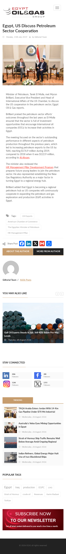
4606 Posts (25, 280)
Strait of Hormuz (11, 494)
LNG (50, 488)
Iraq (17, 487)
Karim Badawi (53, 494)
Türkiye (7, 501)
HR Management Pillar (18, 233)
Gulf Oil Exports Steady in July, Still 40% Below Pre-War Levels (31, 334)
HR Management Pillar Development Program (29, 167)
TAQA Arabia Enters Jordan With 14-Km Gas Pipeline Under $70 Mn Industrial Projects (38, 412)
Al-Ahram (24, 158)
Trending (17, 400)
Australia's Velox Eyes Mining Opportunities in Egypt (40, 425)
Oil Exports (27, 216)
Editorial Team (41, 37)
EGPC (42, 487)
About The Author (17, 251)
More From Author (48, 251)
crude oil (26, 494)
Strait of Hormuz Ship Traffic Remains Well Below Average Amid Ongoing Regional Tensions (39, 441)
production (29, 487)
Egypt (8, 487)
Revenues (38, 494)
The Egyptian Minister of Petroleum (23, 227)
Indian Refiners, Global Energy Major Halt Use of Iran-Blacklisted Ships (39, 455)
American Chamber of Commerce (22, 222)
